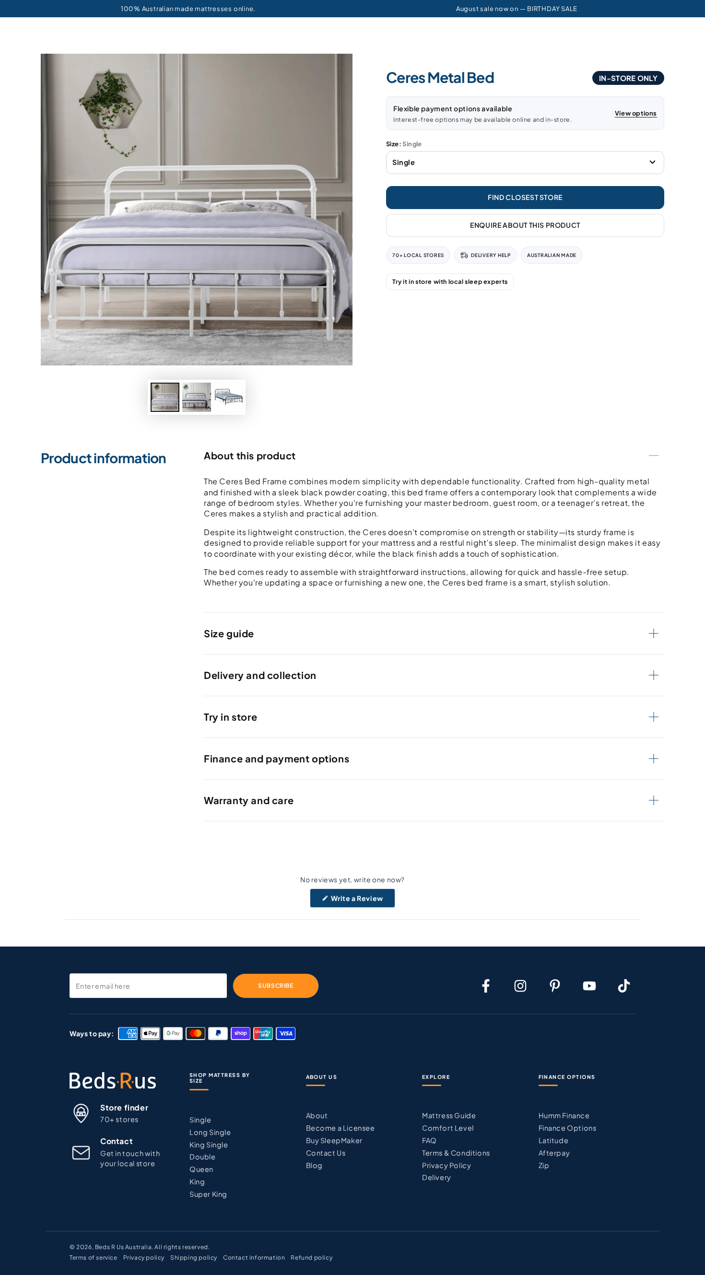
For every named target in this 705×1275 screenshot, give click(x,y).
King (197, 1181)
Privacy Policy (446, 1165)
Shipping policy (193, 1257)
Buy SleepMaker (334, 1140)
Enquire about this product (525, 225)
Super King (208, 1194)
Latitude (554, 1140)
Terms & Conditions (456, 1152)
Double (202, 1156)
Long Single (210, 1132)
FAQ (429, 1140)
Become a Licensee (340, 1127)
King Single (208, 1144)
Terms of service (94, 1257)
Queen (201, 1169)
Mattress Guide (449, 1115)
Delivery (436, 1177)
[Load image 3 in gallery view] (228, 397)
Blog (314, 1165)
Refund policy (311, 1257)
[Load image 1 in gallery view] (165, 397)
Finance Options (568, 1127)
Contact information (254, 1257)
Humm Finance (564, 1115)
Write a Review (362, 900)
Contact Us (326, 1152)
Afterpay (554, 1152)
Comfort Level (448, 1127)
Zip (544, 1165)
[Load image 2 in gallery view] (196, 397)
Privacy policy (143, 1257)
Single (200, 1119)
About (317, 1115)
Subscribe (275, 985)
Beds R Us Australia (123, 1247)
